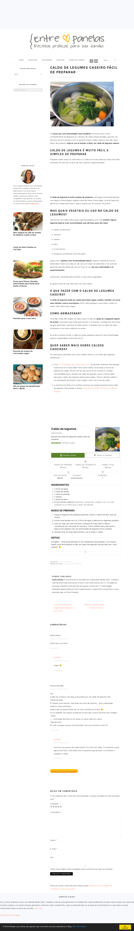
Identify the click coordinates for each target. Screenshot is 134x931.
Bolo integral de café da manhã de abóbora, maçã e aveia (27, 233)
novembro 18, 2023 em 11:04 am (59, 638)
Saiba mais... (34, 204)
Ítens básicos (61, 561)
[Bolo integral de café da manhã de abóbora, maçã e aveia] (28, 230)
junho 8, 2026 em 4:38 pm (61, 661)
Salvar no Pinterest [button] (104, 455)
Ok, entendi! (125, 927)
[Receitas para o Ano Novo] (28, 316)
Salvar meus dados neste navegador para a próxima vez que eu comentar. (81, 869)
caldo (64, 563)
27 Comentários (69, 77)
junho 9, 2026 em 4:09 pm (61, 742)
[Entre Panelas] (67, 54)
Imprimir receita (69, 455)
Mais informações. (79, 926)
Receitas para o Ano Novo (24, 318)
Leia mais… (38, 908)
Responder (54, 648)
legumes (68, 563)
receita (73, 563)
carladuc (57, 657)
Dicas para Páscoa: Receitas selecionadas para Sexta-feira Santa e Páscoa (26, 283)
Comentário (56, 812)
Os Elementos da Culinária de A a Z (74, 364)
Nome (53, 840)
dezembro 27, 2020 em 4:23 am (59, 689)
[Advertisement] (67, 14)
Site (51, 857)
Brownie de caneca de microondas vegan (23, 352)
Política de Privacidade (10, 915)
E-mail (53, 849)
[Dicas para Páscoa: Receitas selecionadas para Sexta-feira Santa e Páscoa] (28, 279)
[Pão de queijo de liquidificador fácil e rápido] (28, 384)
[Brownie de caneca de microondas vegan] (28, 348)
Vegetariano (69, 561)
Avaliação (54, 804)
